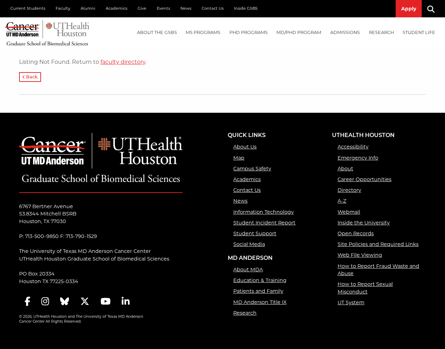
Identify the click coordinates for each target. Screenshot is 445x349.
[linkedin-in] (125, 302)
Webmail (349, 212)
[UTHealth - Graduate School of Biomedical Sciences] (47, 31)
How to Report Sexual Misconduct (365, 288)
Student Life (419, 32)
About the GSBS (157, 32)
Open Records (356, 233)
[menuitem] (156, 33)
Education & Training (259, 280)
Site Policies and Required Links (378, 244)
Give (142, 8)
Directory (349, 190)
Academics (116, 8)
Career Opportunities (364, 179)
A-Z (342, 201)
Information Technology (263, 212)
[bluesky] (64, 302)
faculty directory (122, 62)
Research (381, 32)
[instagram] (45, 302)
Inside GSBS (246, 8)
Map (238, 158)
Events (163, 8)
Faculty (63, 8)
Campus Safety (252, 168)
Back (31, 77)
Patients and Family (258, 291)
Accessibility (353, 147)
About (345, 168)
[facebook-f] (27, 302)
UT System (351, 302)
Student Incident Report (264, 223)
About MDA (248, 269)
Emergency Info (358, 158)
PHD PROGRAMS (248, 32)
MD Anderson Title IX (259, 302)
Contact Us (213, 8)
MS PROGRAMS (203, 32)
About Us (245, 147)
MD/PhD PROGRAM (298, 32)
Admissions (345, 32)
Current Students (27, 8)
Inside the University (364, 223)
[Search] (433, 8)
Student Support (254, 233)
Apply (408, 9)
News (185, 8)
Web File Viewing (360, 255)
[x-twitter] (84, 302)
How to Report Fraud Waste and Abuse (378, 270)
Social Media (249, 244)
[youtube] (105, 302)
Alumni (88, 8)
